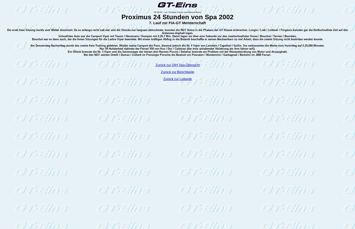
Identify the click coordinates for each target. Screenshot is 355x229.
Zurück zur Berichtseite (177, 72)
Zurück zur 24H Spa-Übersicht (178, 65)
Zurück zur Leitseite (177, 79)
